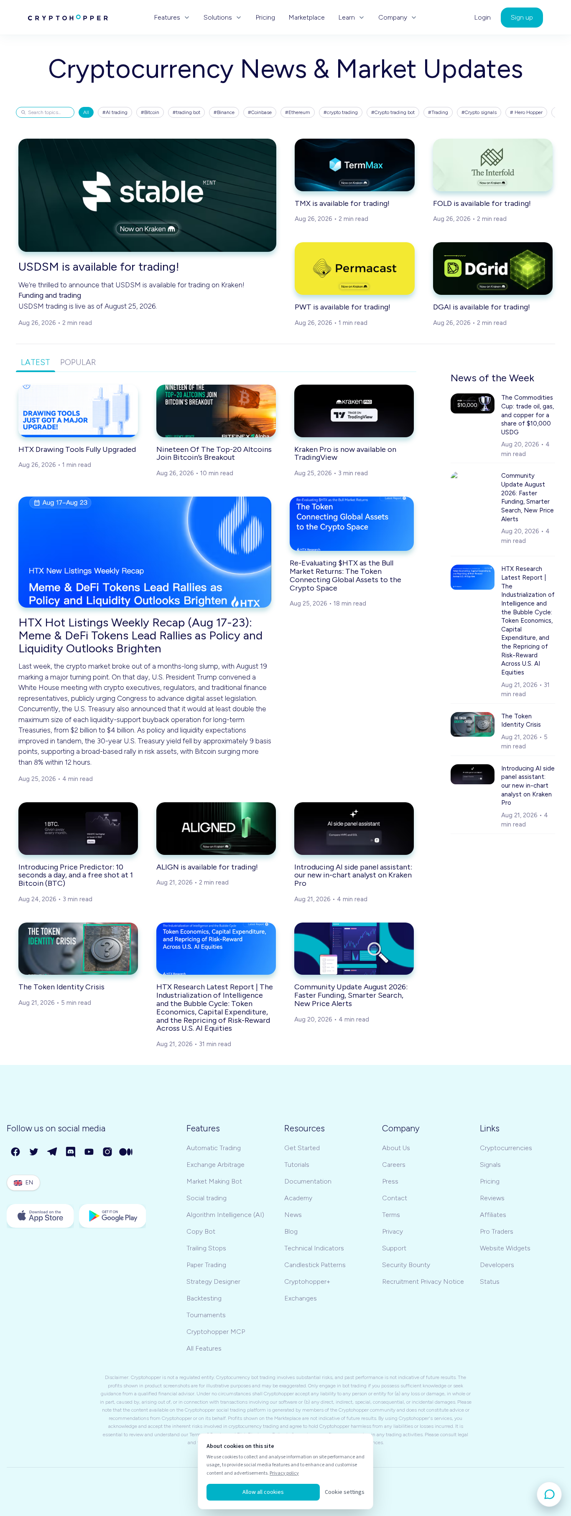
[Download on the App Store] (40, 1216)
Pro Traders (496, 1231)
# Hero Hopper (526, 112)
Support (394, 1248)
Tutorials (296, 1165)
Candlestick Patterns (315, 1265)
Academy (298, 1198)
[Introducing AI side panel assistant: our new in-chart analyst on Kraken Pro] (354, 828)
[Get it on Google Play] (112, 1216)
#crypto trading (341, 112)
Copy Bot (200, 1231)
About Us (396, 1148)
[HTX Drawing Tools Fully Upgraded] (78, 411)
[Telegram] (52, 1152)
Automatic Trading (213, 1148)
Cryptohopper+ (307, 1281)
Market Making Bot (214, 1181)
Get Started (302, 1148)
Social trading (206, 1198)
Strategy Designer (213, 1281)
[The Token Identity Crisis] (78, 949)
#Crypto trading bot (393, 112)
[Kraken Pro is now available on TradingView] (354, 411)
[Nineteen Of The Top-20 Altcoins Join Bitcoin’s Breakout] (216, 411)
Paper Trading (206, 1265)
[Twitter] (34, 1152)
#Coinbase (260, 112)
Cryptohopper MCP (215, 1332)
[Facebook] (16, 1152)
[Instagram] (108, 1152)
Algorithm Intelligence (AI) (225, 1215)
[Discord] (71, 1152)
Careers (393, 1165)
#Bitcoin (150, 112)
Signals (490, 1165)
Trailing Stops (206, 1248)
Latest (35, 362)
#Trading (438, 112)
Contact (394, 1198)
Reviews (492, 1198)
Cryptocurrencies (506, 1148)
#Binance (224, 112)
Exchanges (300, 1298)
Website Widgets (505, 1248)
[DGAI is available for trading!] (493, 268)
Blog (291, 1231)
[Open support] (549, 1494)
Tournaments (206, 1315)
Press (390, 1181)
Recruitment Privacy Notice (423, 1281)
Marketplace (306, 17)
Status (490, 1281)
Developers (497, 1265)
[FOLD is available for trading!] (493, 165)
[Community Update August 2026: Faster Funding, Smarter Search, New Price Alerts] (354, 949)
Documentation (307, 1181)
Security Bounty (406, 1265)
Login (482, 17)
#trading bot (186, 112)
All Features (204, 1348)
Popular (78, 362)
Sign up (522, 17)
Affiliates (493, 1215)
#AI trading (114, 112)
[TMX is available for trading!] (355, 165)
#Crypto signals (479, 112)
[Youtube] (89, 1152)
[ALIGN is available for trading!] (216, 828)
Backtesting (204, 1298)
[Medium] (126, 1152)
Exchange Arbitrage (215, 1165)
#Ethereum (297, 112)
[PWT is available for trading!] (355, 268)
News (293, 1215)
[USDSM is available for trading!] (147, 195)
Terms (391, 1215)
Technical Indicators (314, 1248)
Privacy (392, 1231)
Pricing (265, 17)
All (86, 112)
